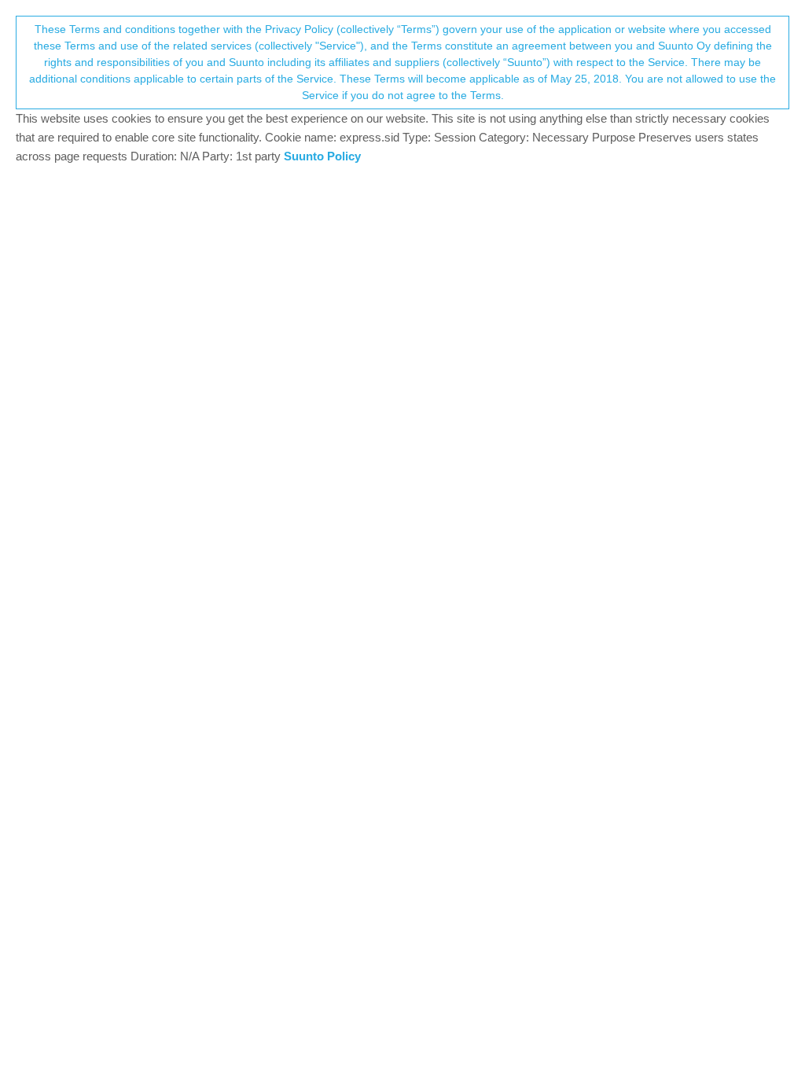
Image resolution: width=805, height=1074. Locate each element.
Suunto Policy (322, 156)
